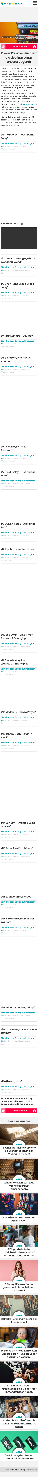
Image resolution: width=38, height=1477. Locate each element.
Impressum (32, 1469)
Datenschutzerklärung (15, 1469)
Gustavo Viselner (25, 104)
